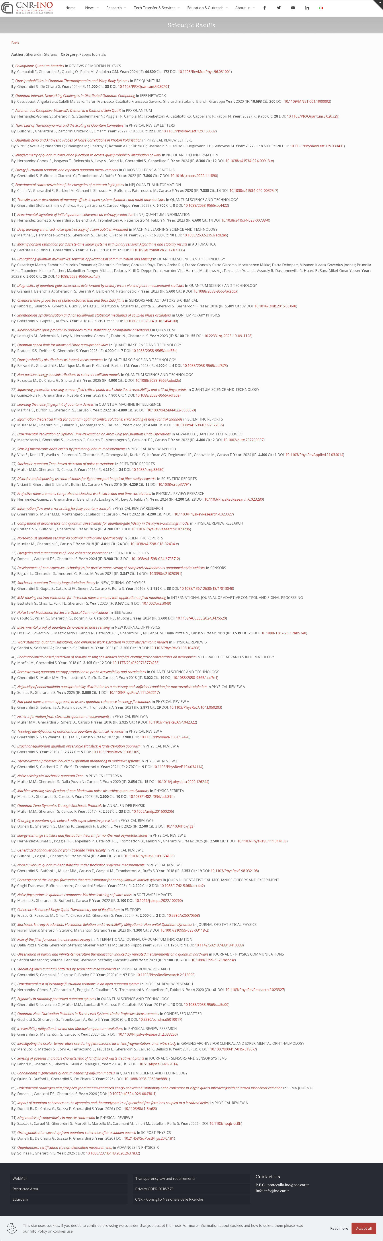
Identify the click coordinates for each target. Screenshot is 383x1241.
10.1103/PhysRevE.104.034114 (177, 766)
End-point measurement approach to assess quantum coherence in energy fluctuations (84, 701)
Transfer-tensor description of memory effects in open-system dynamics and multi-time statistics (91, 199)
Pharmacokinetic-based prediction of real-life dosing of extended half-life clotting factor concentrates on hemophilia (106, 657)
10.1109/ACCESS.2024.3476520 (201, 618)
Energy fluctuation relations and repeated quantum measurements (67, 169)
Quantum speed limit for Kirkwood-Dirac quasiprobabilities (63, 344)
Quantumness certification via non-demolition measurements (65, 1147)
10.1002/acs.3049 (156, 603)
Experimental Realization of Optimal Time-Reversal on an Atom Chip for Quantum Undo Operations (94, 434)
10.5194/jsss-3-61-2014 (158, 1064)
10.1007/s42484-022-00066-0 (171, 410)
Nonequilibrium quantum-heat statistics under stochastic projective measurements (81, 865)
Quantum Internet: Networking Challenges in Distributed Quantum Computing (75, 95)
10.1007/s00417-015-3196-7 (233, 1049)
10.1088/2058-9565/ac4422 (206, 205)
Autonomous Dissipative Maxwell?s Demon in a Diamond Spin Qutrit (68, 110)
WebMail (20, 1178)
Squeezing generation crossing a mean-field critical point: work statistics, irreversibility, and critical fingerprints (102, 389)
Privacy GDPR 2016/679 (154, 1188)
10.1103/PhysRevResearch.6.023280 (233, 499)
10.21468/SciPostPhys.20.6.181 (149, 1138)
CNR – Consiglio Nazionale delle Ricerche (169, 1199)
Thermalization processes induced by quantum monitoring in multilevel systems (79, 761)
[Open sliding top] (378, 5)
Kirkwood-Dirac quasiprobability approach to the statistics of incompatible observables (84, 330)
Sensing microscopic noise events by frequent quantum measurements (71, 448)
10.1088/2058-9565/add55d (154, 350)
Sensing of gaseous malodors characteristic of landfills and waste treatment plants (81, 1058)
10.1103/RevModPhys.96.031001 (204, 71)
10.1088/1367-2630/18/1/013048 (206, 588)
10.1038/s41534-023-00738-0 (245, 220)
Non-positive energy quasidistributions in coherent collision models (69, 374)
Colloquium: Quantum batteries (40, 65)
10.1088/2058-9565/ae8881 (146, 1078)
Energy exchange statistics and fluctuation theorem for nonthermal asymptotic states (83, 835)
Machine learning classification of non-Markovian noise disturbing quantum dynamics (83, 790)
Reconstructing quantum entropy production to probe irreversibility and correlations (82, 671)
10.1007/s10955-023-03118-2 (184, 930)
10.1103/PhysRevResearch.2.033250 (147, 1034)
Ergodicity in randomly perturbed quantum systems (57, 998)
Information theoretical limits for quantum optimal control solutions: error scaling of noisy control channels (100, 419)
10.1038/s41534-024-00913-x (249, 160)
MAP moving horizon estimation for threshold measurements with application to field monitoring (92, 597)
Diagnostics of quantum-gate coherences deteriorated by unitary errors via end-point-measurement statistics (101, 285)
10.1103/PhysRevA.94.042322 (172, 722)
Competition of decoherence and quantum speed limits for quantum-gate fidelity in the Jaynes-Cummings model (103, 523)
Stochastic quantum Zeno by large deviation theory (56, 582)
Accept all (364, 1228)
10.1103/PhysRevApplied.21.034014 (314, 454)
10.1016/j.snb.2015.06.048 (275, 306)
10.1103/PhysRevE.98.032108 (234, 870)
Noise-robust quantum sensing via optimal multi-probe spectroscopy (70, 538)
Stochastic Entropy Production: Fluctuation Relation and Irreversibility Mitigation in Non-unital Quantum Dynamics (105, 924)
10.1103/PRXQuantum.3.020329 (312, 116)
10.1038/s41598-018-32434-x (154, 543)
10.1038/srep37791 (174, 484)
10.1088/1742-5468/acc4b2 (182, 885)
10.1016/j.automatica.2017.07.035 (157, 250)
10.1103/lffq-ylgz (179, 826)
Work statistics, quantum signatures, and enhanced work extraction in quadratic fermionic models (93, 642)
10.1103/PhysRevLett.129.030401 (317, 146)
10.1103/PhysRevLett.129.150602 (189, 131)
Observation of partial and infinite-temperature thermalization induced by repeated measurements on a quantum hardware (113, 954)
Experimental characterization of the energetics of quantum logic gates (70, 184)
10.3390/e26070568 (183, 915)
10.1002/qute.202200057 (243, 439)
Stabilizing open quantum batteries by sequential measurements (67, 969)
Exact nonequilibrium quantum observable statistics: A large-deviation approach (79, 746)
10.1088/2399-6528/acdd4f (213, 960)
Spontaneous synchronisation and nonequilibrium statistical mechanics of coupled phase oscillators (94, 315)
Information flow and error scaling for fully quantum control (63, 508)
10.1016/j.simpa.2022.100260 (158, 900)
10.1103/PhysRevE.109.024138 (149, 856)
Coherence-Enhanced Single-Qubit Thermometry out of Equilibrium (69, 909)
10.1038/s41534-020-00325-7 (253, 190)
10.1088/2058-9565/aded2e (157, 380)
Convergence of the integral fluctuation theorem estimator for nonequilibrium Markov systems (90, 879)
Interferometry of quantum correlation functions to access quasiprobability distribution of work (88, 155)
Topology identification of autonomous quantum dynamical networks (71, 731)
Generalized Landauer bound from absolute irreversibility (61, 850)
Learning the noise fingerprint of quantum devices (56, 404)
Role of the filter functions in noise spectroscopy (54, 939)
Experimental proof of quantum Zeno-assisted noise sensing (64, 627)
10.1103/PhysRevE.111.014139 (262, 841)
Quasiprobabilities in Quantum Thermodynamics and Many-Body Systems (72, 80)
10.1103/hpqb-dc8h (225, 1123)
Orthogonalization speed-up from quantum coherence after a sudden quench (77, 1132)
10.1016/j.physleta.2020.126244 (182, 781)
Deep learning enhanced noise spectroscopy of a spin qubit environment (73, 229)
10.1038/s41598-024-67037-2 (155, 558)
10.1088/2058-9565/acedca (215, 291)
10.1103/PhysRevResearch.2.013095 (165, 974)
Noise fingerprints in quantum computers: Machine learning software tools (75, 894)
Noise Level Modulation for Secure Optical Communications (63, 612)
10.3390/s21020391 (165, 573)
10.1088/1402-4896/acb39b (151, 796)
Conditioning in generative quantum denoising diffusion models (66, 1073)
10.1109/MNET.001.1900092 (307, 101)
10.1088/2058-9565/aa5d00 (206, 1004)
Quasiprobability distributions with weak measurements (60, 359)
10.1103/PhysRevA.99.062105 (115, 751)
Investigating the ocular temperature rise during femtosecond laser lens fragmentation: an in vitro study (97, 1043)
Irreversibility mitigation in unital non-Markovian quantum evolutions (70, 1028)
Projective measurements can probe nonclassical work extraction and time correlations (84, 493)
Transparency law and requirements (165, 1178)
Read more (339, 1228)
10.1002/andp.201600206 (152, 811)
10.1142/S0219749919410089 (219, 945)
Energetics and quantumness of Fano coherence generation (63, 553)
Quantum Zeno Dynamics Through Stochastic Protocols (60, 805)
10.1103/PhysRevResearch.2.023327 (254, 989)
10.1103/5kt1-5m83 (140, 1108)
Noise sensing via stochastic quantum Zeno (50, 775)
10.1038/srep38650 (147, 469)
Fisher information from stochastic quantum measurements (63, 716)
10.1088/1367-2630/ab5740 (283, 633)
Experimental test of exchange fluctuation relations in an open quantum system (78, 983)
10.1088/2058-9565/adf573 (205, 365)
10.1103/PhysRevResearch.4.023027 (203, 514)
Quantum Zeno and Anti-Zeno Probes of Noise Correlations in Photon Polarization (78, 140)
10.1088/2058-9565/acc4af (77, 276)
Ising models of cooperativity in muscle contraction (56, 1117)
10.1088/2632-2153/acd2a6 (205, 235)
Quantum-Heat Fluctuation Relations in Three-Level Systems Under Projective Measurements (88, 1013)
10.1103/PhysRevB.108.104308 (174, 647)
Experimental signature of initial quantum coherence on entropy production (75, 214)
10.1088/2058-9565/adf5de (158, 395)
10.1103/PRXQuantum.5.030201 (143, 86)
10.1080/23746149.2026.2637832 (112, 1153)
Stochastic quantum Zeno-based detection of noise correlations (66, 463)
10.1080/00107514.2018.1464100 (150, 321)
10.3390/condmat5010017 (160, 1019)
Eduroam (20, 1199)
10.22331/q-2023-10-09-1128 (227, 335)
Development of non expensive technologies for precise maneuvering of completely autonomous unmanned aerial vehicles (111, 567)
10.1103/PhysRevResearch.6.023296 (160, 529)
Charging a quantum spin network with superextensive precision (66, 820)
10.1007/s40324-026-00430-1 (131, 1093)
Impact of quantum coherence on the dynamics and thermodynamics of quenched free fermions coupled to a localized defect (113, 1102)
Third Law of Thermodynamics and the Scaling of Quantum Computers (70, 125)
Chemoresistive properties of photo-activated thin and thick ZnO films (71, 300)
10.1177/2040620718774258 (135, 662)
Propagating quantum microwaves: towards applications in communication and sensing (85, 259)
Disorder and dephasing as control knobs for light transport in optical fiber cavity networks (87, 478)
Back (15, 42)
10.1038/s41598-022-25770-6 (199, 425)
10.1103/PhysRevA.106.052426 (164, 737)
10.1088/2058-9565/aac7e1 (195, 677)
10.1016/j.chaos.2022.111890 (193, 175)
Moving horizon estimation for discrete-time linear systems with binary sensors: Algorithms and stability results (102, 244)
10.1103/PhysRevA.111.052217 (134, 692)
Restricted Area (25, 1188)
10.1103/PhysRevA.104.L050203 (195, 707)
